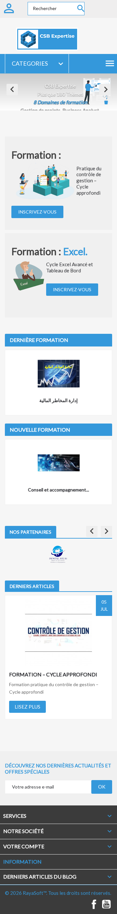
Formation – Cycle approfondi (53, 674)
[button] (12, 89)
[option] (58, 92)
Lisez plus (27, 707)
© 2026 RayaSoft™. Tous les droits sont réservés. (58, 893)
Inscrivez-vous (37, 212)
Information (22, 861)
